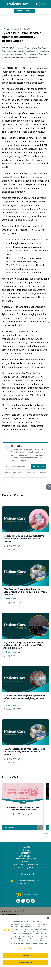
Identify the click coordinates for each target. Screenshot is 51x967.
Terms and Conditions (25, 858)
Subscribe (37, 466)
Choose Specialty (23, 11)
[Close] (48, 918)
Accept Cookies (25, 962)
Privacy (25, 861)
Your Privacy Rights (26, 867)
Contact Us (25, 852)
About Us (25, 847)
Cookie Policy (43, 943)
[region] (25, 941)
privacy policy (9, 474)
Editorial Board (26, 855)
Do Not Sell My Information (25, 864)
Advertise (25, 850)
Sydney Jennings (13, 545)
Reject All (25, 955)
